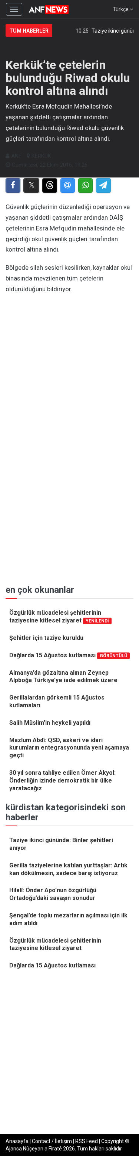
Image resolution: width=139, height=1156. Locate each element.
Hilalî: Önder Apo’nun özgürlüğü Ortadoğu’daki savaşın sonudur (52, 894)
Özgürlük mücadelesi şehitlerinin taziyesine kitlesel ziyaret (59, 616)
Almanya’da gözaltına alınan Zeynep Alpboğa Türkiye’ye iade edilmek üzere (63, 676)
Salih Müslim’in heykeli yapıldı (49, 722)
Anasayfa (17, 1141)
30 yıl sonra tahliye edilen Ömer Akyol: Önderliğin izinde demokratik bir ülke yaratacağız (62, 780)
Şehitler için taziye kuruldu (46, 637)
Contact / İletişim (52, 1141)
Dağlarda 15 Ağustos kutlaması (68, 655)
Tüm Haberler (29, 31)
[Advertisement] (69, 361)
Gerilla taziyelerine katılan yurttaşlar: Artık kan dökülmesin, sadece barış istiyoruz (68, 869)
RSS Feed (86, 1141)
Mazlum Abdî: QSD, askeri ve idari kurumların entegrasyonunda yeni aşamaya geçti (69, 748)
